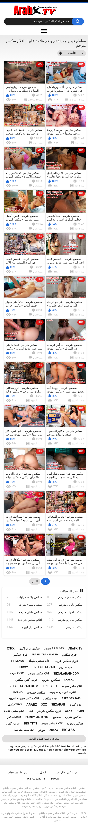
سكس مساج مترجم (24, 604)
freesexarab (44, 667)
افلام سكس (50, 698)
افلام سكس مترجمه (72, 686)
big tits (30, 723)
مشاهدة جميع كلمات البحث (44, 738)
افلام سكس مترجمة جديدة (63, 692)
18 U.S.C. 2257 (36, 778)
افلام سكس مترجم (38, 673)
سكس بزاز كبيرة (24, 627)
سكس (57, 717)
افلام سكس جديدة (14, 710)
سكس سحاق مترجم (64, 597)
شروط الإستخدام (17, 772)
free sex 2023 (71, 698)
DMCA (55, 778)
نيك (31, 710)
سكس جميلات (36, 692)
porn (80, 710)
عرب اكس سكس (26, 679)
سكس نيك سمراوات (24, 597)
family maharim (37, 717)
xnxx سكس (15, 704)
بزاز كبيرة (75, 704)
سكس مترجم (64, 627)
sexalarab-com (66, 673)
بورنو (42, 730)
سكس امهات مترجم (64, 612)
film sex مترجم (54, 648)
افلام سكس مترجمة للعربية (24, 698)
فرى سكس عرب (66, 661)
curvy (22, 667)
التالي (35, 581)
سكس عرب (73, 717)
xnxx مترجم (17, 673)
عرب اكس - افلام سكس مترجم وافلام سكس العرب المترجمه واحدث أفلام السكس (58, 817)
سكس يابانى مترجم (64, 604)
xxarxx (69, 679)
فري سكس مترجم (49, 711)
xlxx (68, 710)
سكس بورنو (75, 723)
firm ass (17, 660)
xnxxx (54, 729)
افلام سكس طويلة (39, 660)
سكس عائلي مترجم (24, 612)
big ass (68, 730)
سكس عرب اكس (29, 648)
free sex (50, 686)
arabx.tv (75, 648)
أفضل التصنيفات (70, 591)
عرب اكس (13, 723)
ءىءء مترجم (65, 667)
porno (18, 692)
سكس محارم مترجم (64, 619)
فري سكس (69, 654)
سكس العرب (51, 680)
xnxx (11, 648)
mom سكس (14, 717)
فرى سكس (20, 654)
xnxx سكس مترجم (52, 723)
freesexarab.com (23, 686)
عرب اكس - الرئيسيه (66, 772)
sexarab (58, 704)
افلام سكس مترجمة (24, 619)
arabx (31, 705)
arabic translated (45, 654)
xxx (44, 704)
